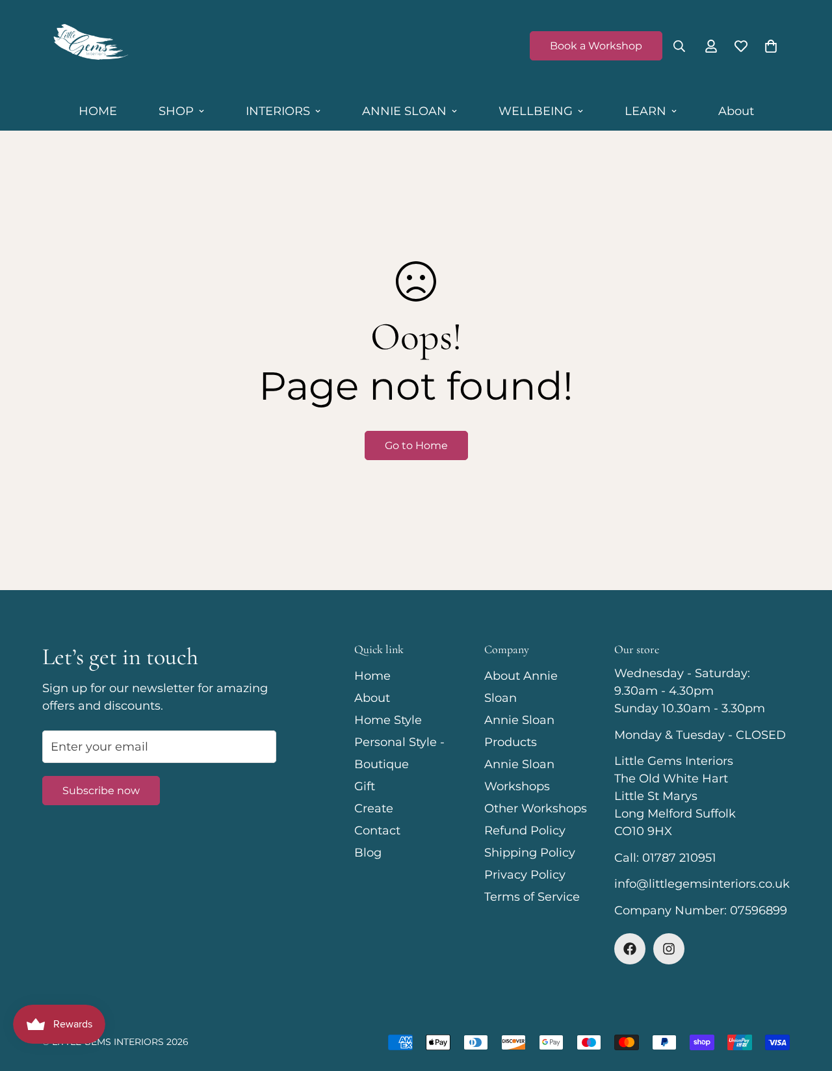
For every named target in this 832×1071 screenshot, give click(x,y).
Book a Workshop (596, 46)
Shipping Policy (529, 852)
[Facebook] (629, 948)
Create (373, 808)
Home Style (388, 720)
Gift (364, 786)
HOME (98, 111)
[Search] (679, 46)
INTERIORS (278, 111)
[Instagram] (668, 948)
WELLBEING (536, 111)
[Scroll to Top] (807, 1000)
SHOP (176, 111)
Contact (377, 830)
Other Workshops (535, 808)
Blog (368, 852)
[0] (771, 46)
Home (372, 676)
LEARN (645, 111)
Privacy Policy (525, 875)
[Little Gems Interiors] (89, 46)
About (736, 111)
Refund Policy (525, 830)
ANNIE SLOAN (404, 111)
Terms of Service (532, 897)
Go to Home (416, 445)
